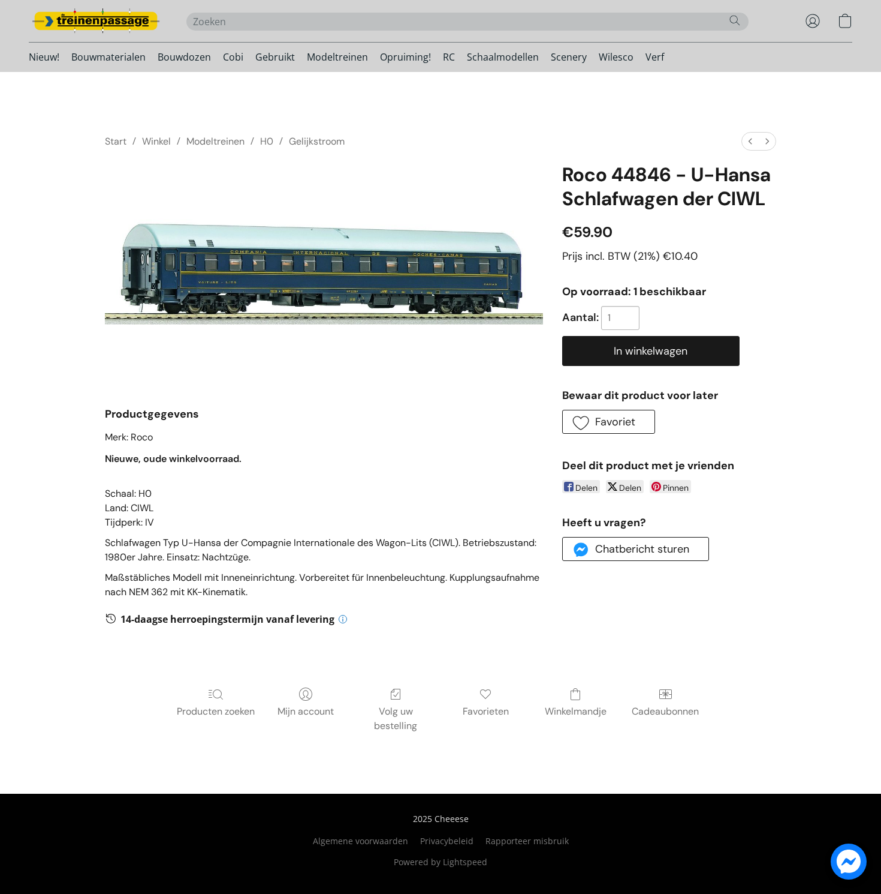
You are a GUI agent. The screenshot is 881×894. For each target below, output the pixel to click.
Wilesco (616, 57)
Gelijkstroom (317, 141)
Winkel (156, 141)
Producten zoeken (216, 711)
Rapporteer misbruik (527, 841)
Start (115, 141)
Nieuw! (44, 57)
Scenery (569, 57)
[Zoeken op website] (735, 20)
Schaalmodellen (503, 57)
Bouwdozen (184, 57)
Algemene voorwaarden (360, 841)
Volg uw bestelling (395, 718)
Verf (654, 57)
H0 (266, 141)
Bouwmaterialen (108, 57)
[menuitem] (750, 141)
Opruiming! (405, 57)
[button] (95, 21)
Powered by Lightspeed (440, 862)
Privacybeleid (446, 841)
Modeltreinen (337, 57)
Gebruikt (275, 57)
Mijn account (305, 711)
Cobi (233, 57)
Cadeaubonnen (665, 711)
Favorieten (486, 711)
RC (449, 57)
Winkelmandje (576, 711)
